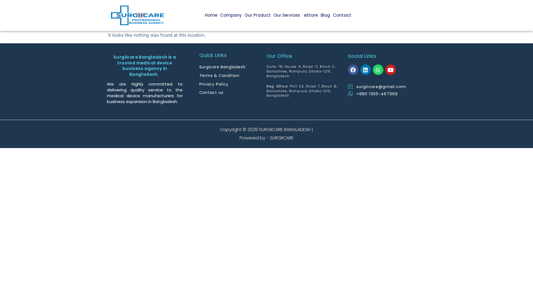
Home (211, 15)
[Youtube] (390, 69)
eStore (311, 15)
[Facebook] (353, 69)
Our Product (258, 15)
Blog (325, 15)
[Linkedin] (365, 69)
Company (231, 15)
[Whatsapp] (378, 69)
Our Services (287, 15)
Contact (342, 15)
